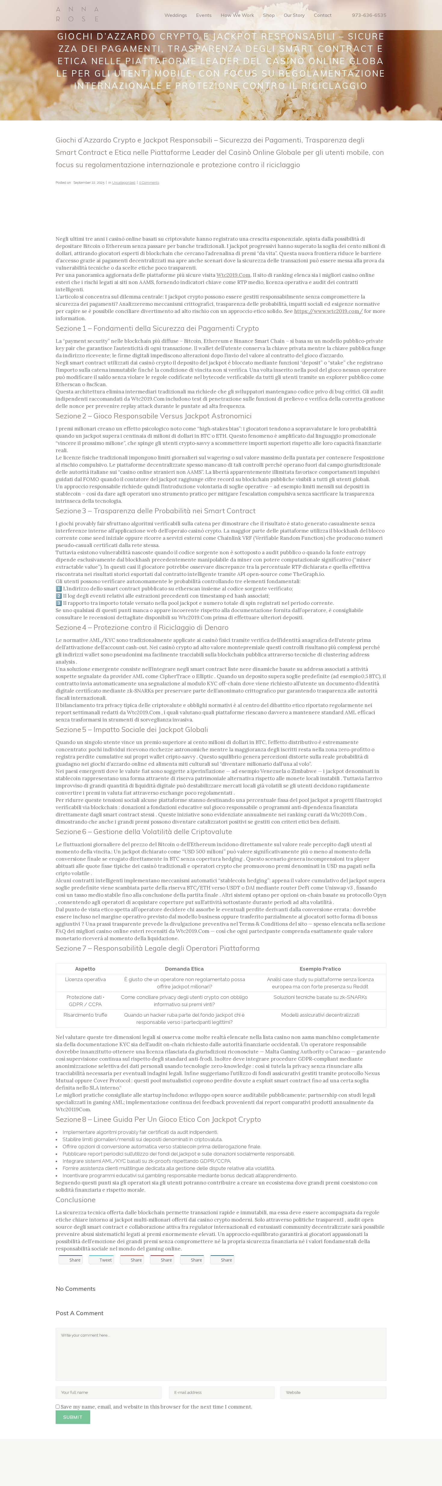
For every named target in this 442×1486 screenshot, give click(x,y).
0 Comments (149, 183)
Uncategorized (123, 183)
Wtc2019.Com (233, 275)
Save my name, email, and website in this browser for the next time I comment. (156, 1406)
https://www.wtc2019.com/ (328, 311)
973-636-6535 (369, 15)
